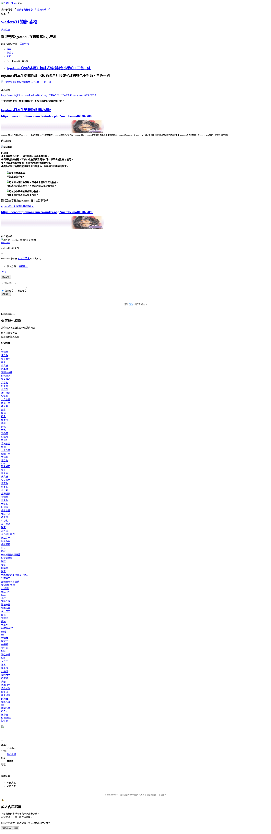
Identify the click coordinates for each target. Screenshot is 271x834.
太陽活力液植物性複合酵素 (14, 575)
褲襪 (3, 651)
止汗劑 (4, 389)
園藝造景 (5, 541)
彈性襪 (4, 648)
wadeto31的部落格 (19, 21)
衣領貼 (4, 352)
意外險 (4, 531)
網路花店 (5, 601)
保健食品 (5, 510)
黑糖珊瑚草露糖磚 (10, 582)
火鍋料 (4, 437)
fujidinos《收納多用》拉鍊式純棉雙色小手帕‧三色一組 (49, 68)
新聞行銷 (5, 708)
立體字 (4, 618)
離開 (16, 828)
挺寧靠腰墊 (6, 558)
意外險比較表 (8, 534)
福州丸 (4, 440)
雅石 (3, 548)
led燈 (3, 632)
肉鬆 (3, 413)
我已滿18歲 (7, 828)
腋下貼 (4, 386)
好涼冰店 (5, 376)
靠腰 (3, 561)
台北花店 (5, 611)
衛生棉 (4, 692)
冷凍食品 (5, 443)
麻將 (3, 658)
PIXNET (114, 795)
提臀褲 (4, 720)
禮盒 (3, 416)
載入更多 (6, 277)
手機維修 (5, 688)
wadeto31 (5, 242)
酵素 (3, 527)
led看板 (4, 644)
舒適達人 (5, 698)
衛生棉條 (5, 695)
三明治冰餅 (6, 372)
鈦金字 (4, 641)
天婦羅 (4, 433)
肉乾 (3, 426)
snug (3, 463)
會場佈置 (5, 608)
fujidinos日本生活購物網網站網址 (26, 110)
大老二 (4, 661)
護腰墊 (4, 568)
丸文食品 (5, 399)
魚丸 (3, 430)
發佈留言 (6, 294)
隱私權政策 (151, 795)
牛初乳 (4, 521)
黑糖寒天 (5, 578)
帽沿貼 (4, 355)
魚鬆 (3, 410)
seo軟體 (5, 588)
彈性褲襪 (5, 654)
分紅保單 (5, 537)
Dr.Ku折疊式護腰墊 (10, 554)
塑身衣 (4, 711)
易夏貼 (4, 382)
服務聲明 (162, 795)
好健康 (4, 507)
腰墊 (3, 565)
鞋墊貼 (4, 396)
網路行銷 (5, 702)
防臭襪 (4, 369)
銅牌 (3, 621)
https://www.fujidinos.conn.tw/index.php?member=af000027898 (47, 116)
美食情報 (24, 44)
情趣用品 (5, 675)
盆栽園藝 (5, 544)
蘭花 (3, 551)
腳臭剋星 (5, 359)
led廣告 (4, 637)
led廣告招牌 (7, 628)
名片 (9, 56)
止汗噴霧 (5, 393)
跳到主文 (5, 30)
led (2, 634)
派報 (3, 615)
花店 (3, 598)
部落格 (10, 53)
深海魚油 (5, 524)
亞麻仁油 (5, 514)
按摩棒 (4, 678)
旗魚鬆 (4, 406)
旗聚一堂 (5, 403)
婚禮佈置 (5, 604)
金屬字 (4, 625)
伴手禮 (4, 420)
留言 (27, 258)
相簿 (9, 49)
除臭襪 (4, 365)
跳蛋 (3, 682)
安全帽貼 (5, 379)
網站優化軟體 (8, 585)
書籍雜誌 (23, 266)
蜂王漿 (4, 517)
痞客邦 (21, 258)
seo (2, 705)
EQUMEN (6, 717)
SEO (3, 594)
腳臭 (3, 362)
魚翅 (3, 447)
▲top (3, 271)
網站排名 (5, 592)
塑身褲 (4, 715)
